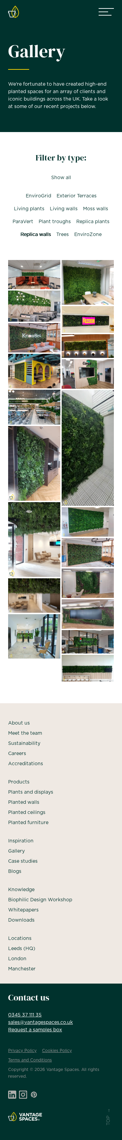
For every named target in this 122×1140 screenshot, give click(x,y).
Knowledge (21, 889)
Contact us (28, 997)
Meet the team (25, 733)
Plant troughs (55, 221)
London (17, 958)
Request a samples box (35, 1030)
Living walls (64, 209)
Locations (20, 938)
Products (18, 782)
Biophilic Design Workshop (40, 900)
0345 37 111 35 (25, 1015)
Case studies (23, 861)
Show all (61, 177)
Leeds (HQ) (21, 948)
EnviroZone (88, 234)
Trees (62, 234)
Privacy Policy (22, 1051)
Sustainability (24, 743)
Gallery (16, 851)
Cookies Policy (57, 1051)
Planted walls (23, 802)
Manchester (22, 969)
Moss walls (95, 209)
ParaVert (23, 221)
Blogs (14, 871)
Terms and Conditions (30, 1060)
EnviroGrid (38, 196)
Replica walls (35, 234)
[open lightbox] (34, 274)
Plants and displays (30, 792)
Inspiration (21, 841)
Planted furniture (28, 822)
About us (19, 723)
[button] (106, 12)
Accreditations (25, 763)
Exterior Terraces (77, 196)
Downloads (21, 920)
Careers (17, 753)
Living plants (29, 209)
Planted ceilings (26, 812)
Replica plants (92, 221)
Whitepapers (23, 910)
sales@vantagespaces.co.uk (40, 1022)
